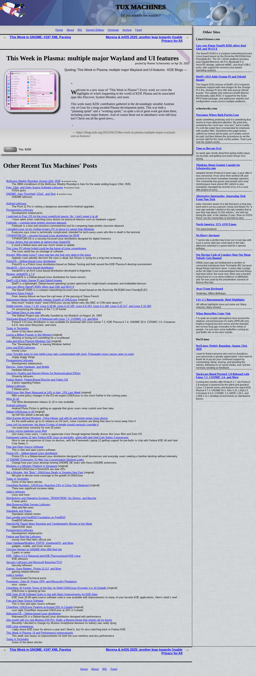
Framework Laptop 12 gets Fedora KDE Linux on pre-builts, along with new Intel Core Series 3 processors (67, 437)
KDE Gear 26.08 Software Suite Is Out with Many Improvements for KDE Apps (52, 594)
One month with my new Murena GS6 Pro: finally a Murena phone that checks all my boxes (59, 619)
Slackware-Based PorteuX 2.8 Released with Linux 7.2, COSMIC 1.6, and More (222, 376)
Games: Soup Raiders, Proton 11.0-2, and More (33, 568)
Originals (113, 29)
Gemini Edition (95, 29)
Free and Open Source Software (24, 446)
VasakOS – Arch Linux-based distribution (30, 267)
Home (59, 29)
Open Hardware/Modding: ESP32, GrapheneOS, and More (39, 543)
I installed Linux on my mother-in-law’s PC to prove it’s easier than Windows (50, 229)
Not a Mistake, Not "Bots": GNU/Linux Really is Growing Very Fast (44, 472)
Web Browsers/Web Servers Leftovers (28, 504)
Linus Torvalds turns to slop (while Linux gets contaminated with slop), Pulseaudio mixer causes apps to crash (70, 354)
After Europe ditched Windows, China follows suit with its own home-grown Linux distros (57, 418)
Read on (10, 149)
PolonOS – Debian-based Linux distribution (31, 261)
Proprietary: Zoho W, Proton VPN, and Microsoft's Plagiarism (41, 581)
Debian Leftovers (16, 386)
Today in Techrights (17, 328)
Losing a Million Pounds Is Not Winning (29, 334)
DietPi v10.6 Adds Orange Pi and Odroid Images (34, 280)
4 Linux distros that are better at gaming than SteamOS (38, 242)
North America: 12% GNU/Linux (216, 224)
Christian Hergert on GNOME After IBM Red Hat (34, 549)
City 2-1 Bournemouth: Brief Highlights (220, 299)
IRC (79, 29)
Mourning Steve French (19, 293)
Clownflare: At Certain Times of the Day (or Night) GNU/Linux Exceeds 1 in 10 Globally (56, 587)
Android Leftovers (16, 203)
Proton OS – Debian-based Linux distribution (32, 453)
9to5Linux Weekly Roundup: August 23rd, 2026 (33, 181)
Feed (138, 29)
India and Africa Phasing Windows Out (28, 341)
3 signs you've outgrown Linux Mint (26, 430)
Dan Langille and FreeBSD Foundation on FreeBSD (35, 517)
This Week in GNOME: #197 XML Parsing (40, 37)
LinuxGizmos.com (208, 39)
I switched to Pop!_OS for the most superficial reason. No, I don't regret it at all (52, 216)
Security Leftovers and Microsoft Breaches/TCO (34, 562)
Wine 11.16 (12, 398)
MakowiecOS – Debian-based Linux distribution (33, 613)
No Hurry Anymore (208, 235)
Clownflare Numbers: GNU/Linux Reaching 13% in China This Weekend (47, 485)
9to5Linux (202, 339)
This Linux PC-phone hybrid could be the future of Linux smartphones (46, 248)
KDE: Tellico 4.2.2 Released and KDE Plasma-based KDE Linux (43, 555)
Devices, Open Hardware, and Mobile (27, 366)
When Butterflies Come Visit (213, 313)
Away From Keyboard (209, 288)
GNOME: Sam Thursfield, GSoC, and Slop (31, 193)
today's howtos (14, 575)
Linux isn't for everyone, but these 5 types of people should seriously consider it (52, 424)
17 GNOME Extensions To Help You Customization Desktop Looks (45, 459)
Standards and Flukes (19, 510)
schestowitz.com (206, 108)
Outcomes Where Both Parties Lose (217, 114)
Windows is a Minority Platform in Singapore (31, 466)
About (70, 29)
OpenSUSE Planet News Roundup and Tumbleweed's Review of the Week (49, 523)
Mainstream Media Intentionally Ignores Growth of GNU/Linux (41, 299)
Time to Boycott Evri (208, 148)
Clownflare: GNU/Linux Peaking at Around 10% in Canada (39, 607)
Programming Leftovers (19, 209)
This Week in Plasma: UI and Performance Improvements (39, 632)
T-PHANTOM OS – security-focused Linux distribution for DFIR (42, 235)
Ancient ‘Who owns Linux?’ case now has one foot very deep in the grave (48, 254)
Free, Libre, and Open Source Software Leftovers (34, 187)
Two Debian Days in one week (23, 312)
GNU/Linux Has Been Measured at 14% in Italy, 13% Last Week (43, 392)
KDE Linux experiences (19, 626)
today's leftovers (15, 491)
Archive (127, 29)
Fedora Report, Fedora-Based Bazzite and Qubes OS (37, 379)
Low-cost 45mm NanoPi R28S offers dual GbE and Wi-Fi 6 (40, 286)
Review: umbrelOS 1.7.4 (20, 274)
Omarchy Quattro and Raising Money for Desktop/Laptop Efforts (43, 373)
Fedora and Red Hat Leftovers (23, 536)
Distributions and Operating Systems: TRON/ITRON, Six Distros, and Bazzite (51, 498)
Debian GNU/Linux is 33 (20, 411)
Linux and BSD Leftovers (20, 347)
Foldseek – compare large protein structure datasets (36, 222)
